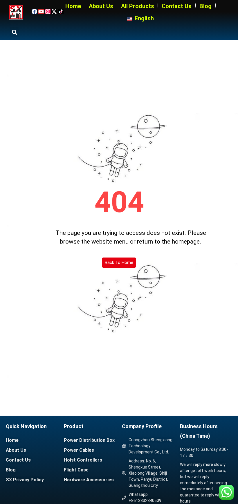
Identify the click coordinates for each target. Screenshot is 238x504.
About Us (101, 6)
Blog (205, 6)
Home (73, 6)
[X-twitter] (54, 11)
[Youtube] (41, 11)
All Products (137, 6)
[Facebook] (34, 11)
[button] (14, 32)
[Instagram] (48, 11)
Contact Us (177, 6)
